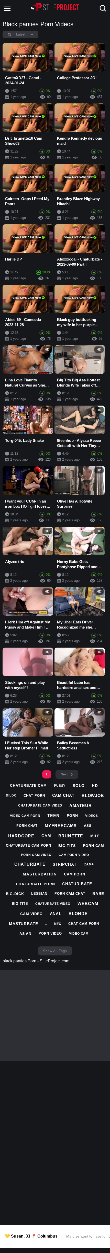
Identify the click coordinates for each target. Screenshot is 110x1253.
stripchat (64, 864)
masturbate (23, 923)
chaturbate (30, 864)
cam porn (74, 874)
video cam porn (25, 816)
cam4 (89, 864)
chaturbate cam (28, 785)
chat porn (34, 796)
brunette (70, 836)
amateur (80, 805)
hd (95, 785)
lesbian (39, 894)
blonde (78, 913)
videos (91, 816)
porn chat (27, 826)
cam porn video (74, 855)
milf (95, 836)
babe (98, 893)
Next (64, 774)
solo (79, 785)
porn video (50, 933)
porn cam (93, 846)
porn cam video (36, 855)
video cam (79, 933)
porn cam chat (69, 894)
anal (56, 913)
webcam (88, 903)
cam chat (63, 795)
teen (53, 815)
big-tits (67, 846)
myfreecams (61, 826)
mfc (57, 924)
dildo (11, 795)
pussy (60, 785)
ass (88, 826)
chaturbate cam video (40, 805)
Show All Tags (55, 951)
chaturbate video (52, 904)
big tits (20, 904)
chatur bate (77, 884)
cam (46, 836)
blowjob (93, 795)
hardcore (21, 836)
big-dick (15, 894)
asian (25, 934)
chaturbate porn (35, 884)
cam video (31, 914)
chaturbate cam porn (28, 845)
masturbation (40, 874)
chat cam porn (83, 924)
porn (72, 815)
